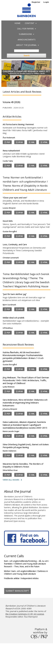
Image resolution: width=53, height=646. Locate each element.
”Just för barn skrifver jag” (24, 297)
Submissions (25, 34)
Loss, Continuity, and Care (24, 248)
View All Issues (11, 480)
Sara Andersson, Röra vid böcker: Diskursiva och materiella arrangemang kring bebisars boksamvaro (25, 402)
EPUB (20, 142)
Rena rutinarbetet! (23, 153)
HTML (45, 142)
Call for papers (25, 28)
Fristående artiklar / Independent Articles (21, 578)
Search (26, 56)
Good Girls (26, 224)
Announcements (26, 39)
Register (36, 2)
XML (33, 142)
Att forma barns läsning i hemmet (25, 128)
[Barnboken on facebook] (26, 545)
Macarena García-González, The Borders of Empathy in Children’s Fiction (23, 465)
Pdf (8, 142)
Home (17, 23)
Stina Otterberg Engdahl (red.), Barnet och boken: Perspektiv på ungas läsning (26, 446)
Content (30, 23)
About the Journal (26, 45)
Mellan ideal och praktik (26, 320)
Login (46, 2)
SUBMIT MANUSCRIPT (17, 590)
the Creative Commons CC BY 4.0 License (24, 614)
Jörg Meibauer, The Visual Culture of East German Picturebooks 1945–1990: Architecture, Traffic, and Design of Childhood (26, 380)
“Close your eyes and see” (23, 200)
